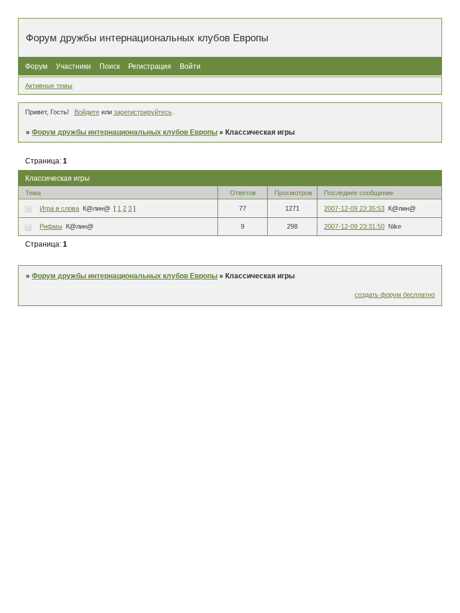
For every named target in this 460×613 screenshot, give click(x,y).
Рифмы (51, 226)
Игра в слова (59, 208)
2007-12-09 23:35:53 (354, 208)
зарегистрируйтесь (143, 112)
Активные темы (48, 85)
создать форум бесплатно (395, 294)
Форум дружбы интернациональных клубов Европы (124, 132)
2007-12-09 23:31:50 (354, 226)
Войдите (86, 112)
